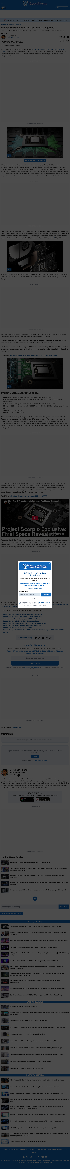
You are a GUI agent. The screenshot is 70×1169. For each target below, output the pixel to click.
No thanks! (35, 599)
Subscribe (46, 594)
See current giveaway (35, 588)
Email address (23, 591)
